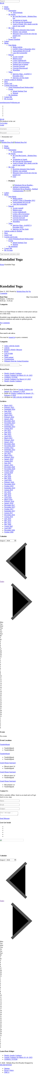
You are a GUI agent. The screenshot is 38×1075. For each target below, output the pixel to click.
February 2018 (9, 501)
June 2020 (7, 476)
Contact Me (8, 97)
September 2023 (9, 426)
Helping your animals (20, 32)
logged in (12, 337)
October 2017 (8, 509)
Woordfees (16, 70)
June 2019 (7, 494)
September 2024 (9, 409)
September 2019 (9, 488)
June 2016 (7, 519)
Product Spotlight (14, 39)
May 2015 (7, 522)
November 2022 (9, 446)
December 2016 (9, 515)
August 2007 (8, 526)
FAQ (14, 37)
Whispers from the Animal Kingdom (16, 361)
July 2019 (7, 492)
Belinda (6, 9)
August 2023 (8, 428)
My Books (12, 14)
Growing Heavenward (20, 68)
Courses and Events (10, 85)
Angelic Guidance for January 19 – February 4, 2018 (18, 390)
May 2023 (7, 434)
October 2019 (8, 486)
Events (10, 89)
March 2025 (8, 405)
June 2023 (7, 432)
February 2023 (9, 440)
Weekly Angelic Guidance (13, 373)
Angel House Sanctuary (8, 763)
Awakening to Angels (20, 20)
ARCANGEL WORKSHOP (22, 397)
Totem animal (8, 357)
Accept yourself (18, 57)
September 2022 (9, 449)
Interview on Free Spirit (20, 78)
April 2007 (8, 528)
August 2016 (8, 517)
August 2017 (8, 513)
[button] (21, 365)
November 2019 (9, 484)
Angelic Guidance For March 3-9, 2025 (17, 379)
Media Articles (17, 47)
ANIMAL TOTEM (10, 377)
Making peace (17, 58)
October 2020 (8, 471)
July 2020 (7, 474)
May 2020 (7, 478)
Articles (6, 348)
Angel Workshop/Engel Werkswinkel (20, 87)
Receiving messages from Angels (24, 30)
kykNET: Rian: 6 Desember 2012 (24, 49)
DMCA (6, 1072)
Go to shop (3, 123)
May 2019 (7, 496)
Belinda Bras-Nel (22, 291)
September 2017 (9, 511)
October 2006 (8, 532)
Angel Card (8, 83)
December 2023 (9, 421)
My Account (8, 99)
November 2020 (9, 469)
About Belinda (17, 12)
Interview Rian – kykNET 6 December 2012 (22, 75)
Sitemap (7, 1068)
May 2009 (7, 524)
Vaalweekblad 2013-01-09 (21, 51)
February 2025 (9, 407)
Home (6, 7)
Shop (6, 81)
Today (2, 581)
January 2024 (8, 419)
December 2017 (9, 505)
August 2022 (8, 451)
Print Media (12, 45)
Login (2, 125)
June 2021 (7, 463)
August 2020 (8, 473)
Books (6, 351)
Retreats (15, 93)
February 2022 (9, 457)
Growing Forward (19, 66)
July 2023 (7, 430)
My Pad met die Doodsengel (22, 22)
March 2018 (8, 499)
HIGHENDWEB (6, 1065)
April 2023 (8, 436)
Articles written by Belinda (13, 80)
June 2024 (7, 411)
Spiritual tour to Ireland (20, 64)
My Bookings (13, 95)
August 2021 (8, 461)
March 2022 (8, 455)
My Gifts (11, 28)
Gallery (6, 41)
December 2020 (9, 467)
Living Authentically (19, 60)
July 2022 (7, 453)
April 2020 (8, 480)
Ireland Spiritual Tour (20, 91)
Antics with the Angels (11, 346)
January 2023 (8, 442)
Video (10, 72)
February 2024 (9, 417)
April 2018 (8, 497)
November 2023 (9, 423)
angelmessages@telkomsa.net (10, 102)
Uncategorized (9, 359)
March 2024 (8, 415)
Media (6, 43)
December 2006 (9, 530)
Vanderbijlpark (5, 744)
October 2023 (8, 425)
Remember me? (7, 137)
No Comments (5, 323)
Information (12, 11)
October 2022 (8, 448)
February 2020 (9, 482)
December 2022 (9, 444)
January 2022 (8, 459)
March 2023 (8, 438)
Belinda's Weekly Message (13, 350)
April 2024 (8, 413)
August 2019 (8, 490)
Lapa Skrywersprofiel (20, 53)
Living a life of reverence (21, 62)
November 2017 (9, 507)
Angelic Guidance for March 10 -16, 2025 (18, 375)
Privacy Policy (9, 1070)
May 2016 (7, 520)
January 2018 (8, 503)
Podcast (11, 55)
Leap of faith (8, 353)
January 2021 (8, 465)
